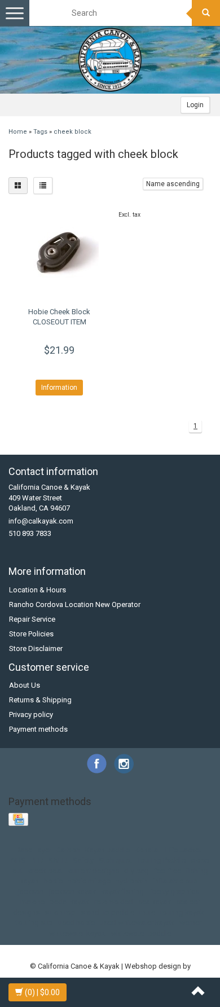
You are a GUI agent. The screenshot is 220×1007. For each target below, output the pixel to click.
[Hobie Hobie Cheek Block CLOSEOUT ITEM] (59, 253)
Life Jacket (183, 850)
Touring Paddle (161, 860)
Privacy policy (31, 714)
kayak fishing (122, 891)
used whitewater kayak (137, 922)
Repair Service (32, 619)
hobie (53, 881)
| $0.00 (42, 992)
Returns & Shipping (40, 700)
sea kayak (154, 902)
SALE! (58, 860)
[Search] (206, 13)
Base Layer (33, 850)
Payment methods (38, 729)
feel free (167, 871)
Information (59, 388)
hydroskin (132, 881)
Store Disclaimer (36, 648)
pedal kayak (69, 902)
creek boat (45, 871)
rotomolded (113, 902)
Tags (40, 131)
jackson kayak (72, 891)
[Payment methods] (19, 820)
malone (32, 902)
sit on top (60, 912)
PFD (36, 860)
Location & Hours (37, 590)
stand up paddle (107, 912)
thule (147, 912)
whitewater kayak (77, 933)
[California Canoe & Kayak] (110, 60)
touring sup (34, 922)
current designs (93, 871)
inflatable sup (175, 881)
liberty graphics (174, 891)
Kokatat (147, 850)
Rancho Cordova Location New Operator (74, 604)
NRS (18, 860)
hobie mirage (89, 881)
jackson (31, 891)
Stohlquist (115, 860)
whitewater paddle (141, 933)
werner (190, 922)
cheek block (72, 131)
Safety (83, 860)
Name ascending (173, 184)
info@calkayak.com (40, 521)
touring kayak (182, 912)
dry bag (136, 871)
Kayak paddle (107, 850)
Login (195, 105)
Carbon (68, 850)
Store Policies (31, 634)
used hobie (76, 922)
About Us (24, 685)
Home (17, 131)
